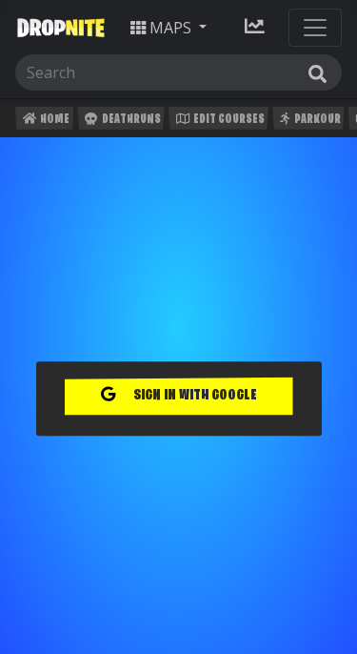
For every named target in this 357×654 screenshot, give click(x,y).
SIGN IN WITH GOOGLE (193, 396)
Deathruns (130, 119)
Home (53, 119)
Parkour (316, 119)
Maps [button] (170, 27)
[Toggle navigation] (315, 28)
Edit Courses (228, 119)
